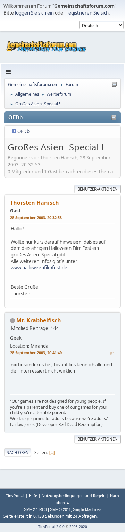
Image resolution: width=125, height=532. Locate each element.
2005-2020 (78, 526)
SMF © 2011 (60, 509)
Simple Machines (87, 509)
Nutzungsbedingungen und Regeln (74, 495)
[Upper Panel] (114, 84)
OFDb (23, 131)
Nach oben (17, 452)
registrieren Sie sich (87, 13)
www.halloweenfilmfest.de (39, 267)
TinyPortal (15, 495)
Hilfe (33, 495)
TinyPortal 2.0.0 (51, 526)
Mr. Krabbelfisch (38, 320)
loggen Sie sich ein (34, 13)
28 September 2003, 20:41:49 (36, 352)
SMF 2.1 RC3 (35, 509)
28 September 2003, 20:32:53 (36, 217)
